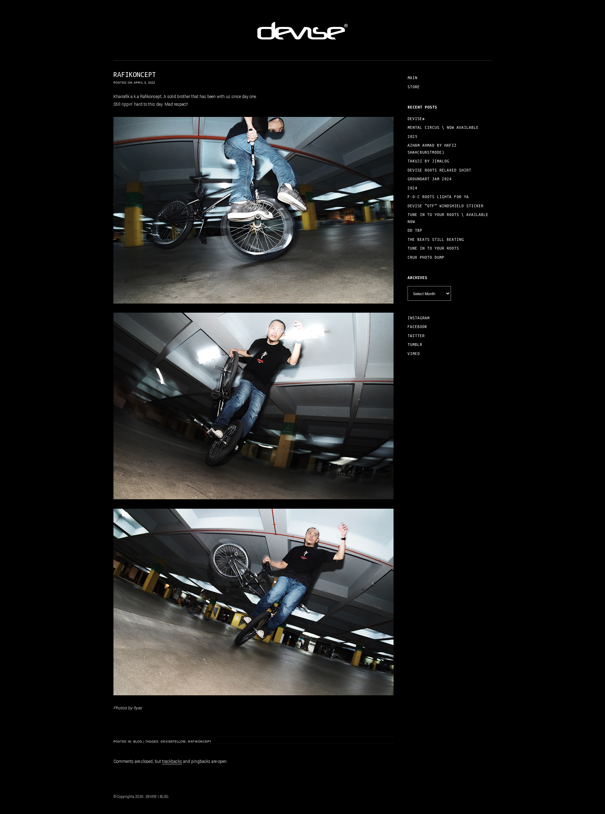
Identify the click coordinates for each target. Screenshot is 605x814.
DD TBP (415, 230)
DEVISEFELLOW (173, 741)
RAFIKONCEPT (199, 741)
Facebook (417, 327)
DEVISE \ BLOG (157, 797)
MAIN (412, 78)
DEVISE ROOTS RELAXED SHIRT (439, 170)
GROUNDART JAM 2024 (430, 179)
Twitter (416, 336)
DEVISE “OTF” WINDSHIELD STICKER (446, 206)
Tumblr (415, 344)
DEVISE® (416, 119)
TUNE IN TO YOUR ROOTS (433, 248)
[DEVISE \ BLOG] (302, 44)
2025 (412, 136)
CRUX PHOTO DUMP (426, 257)
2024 (412, 188)
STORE (414, 87)
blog (137, 741)
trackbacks (172, 761)
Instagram (419, 318)
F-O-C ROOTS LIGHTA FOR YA (438, 197)
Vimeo (414, 354)
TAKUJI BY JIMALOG (428, 161)
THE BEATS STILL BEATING (436, 239)
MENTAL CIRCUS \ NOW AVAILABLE (443, 127)
